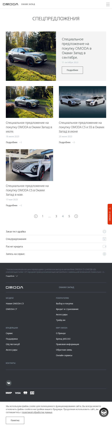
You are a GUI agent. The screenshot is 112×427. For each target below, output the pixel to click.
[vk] (9, 383)
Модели (10, 298)
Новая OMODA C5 (15, 303)
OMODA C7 (11, 309)
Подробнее (72, 70)
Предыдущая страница (36, 216)
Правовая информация (67, 344)
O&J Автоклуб (13, 344)
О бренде (61, 333)
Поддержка (12, 338)
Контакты (10, 363)
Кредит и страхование (67, 309)
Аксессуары (62, 314)
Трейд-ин (60, 320)
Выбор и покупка (64, 303)
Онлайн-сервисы (64, 355)
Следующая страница (76, 216)
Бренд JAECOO (63, 338)
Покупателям (62, 298)
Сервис (9, 333)
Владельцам (12, 328)
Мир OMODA (61, 328)
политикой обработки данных (37, 412)
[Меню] (108, 4)
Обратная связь (64, 349)
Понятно (15, 420)
